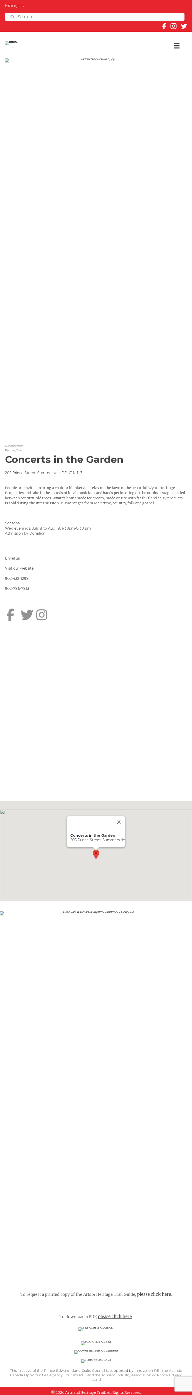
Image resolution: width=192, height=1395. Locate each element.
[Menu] (176, 45)
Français (14, 5)
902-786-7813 (17, 588)
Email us (12, 558)
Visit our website (19, 568)
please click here (154, 1294)
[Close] (119, 822)
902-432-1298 (17, 578)
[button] (96, 854)
